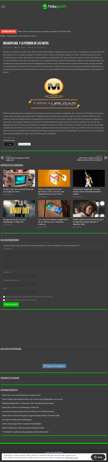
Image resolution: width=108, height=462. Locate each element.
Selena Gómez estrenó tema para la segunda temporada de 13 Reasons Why (88, 221)
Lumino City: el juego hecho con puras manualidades (21, 424)
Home (3, 36)
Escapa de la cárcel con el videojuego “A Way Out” (14, 220)
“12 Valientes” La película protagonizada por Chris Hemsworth (25, 432)
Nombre (7, 272)
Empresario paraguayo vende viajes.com (17, 158)
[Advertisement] (54, 18)
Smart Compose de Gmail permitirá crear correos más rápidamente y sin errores (51, 191)
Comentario (7, 249)
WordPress (59, 452)
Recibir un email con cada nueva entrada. (21, 300)
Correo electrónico (11, 280)
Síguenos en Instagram (55, 366)
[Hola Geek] (54, 6)
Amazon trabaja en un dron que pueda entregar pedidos (23, 428)
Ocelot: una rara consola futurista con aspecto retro (18, 190)
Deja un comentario (38, 47)
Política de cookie (71, 458)
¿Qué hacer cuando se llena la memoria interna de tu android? (89, 158)
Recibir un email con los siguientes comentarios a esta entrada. (29, 297)
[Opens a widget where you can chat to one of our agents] (98, 457)
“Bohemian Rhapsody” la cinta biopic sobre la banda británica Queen (87, 191)
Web (5, 289)
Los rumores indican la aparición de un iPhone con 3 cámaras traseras (53, 221)
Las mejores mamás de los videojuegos (31, 31)
